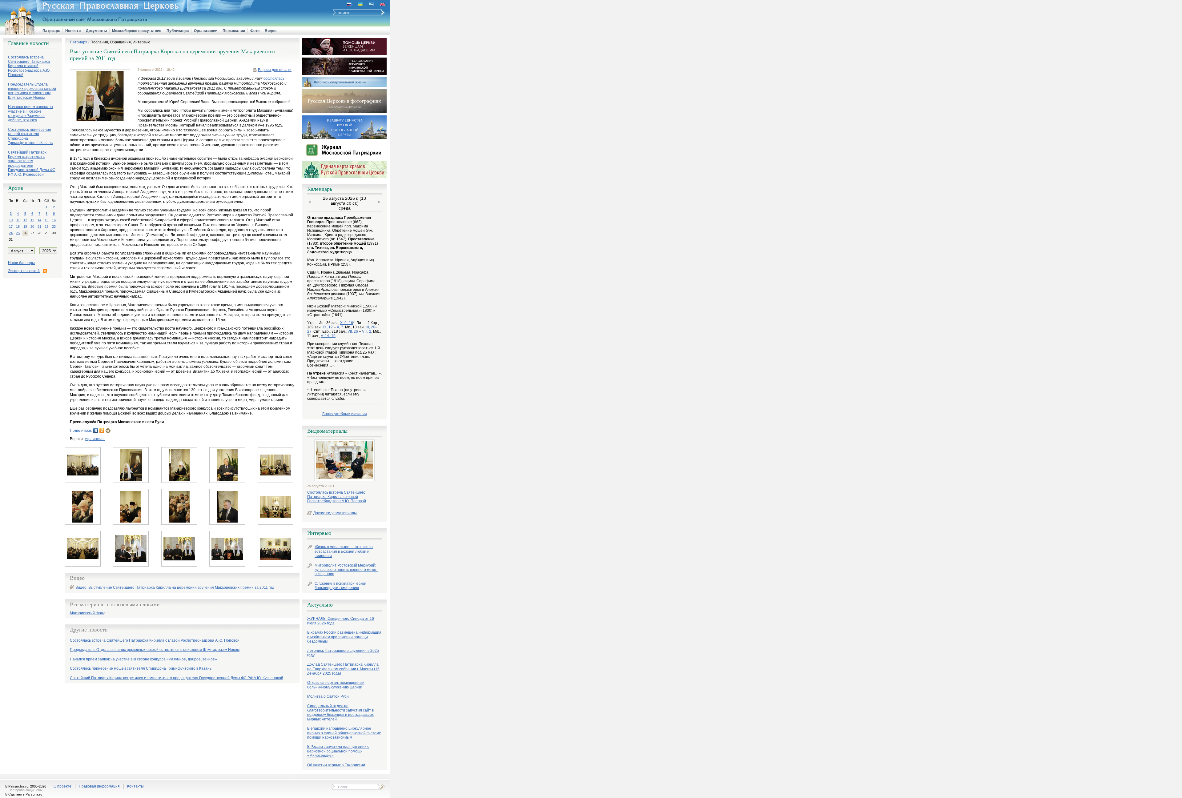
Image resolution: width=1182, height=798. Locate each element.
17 (11, 226)
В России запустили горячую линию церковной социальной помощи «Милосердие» (338, 751)
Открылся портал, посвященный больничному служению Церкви (335, 684)
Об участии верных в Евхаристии (336, 765)
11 (18, 220)
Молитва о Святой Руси (328, 696)
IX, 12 (328, 327)
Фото (254, 31)
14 (39, 220)
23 (54, 226)
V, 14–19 (328, 336)
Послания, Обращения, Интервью (120, 42)
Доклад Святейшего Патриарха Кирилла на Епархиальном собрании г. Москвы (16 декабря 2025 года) (343, 669)
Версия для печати (274, 70)
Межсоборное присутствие (136, 31)
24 (11, 233)
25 (18, 233)
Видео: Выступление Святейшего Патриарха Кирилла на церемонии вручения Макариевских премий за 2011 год (174, 587)
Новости (73, 31)
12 (25, 220)
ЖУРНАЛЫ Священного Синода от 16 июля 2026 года (340, 620)
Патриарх (51, 31)
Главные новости (28, 43)
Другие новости (89, 630)
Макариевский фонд (87, 613)
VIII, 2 (366, 331)
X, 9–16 (346, 323)
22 (46, 226)
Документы (96, 31)
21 (39, 226)
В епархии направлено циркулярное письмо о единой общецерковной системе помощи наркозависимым (344, 733)
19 (25, 226)
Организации (205, 31)
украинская (95, 439)
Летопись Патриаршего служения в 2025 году (343, 652)
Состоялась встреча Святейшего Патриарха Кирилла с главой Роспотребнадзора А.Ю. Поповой (336, 496)
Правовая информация (99, 786)
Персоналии (234, 31)
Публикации (178, 31)
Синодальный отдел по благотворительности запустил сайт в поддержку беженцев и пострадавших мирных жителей (340, 712)
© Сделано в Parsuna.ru (23, 794)
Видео (270, 31)
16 (54, 220)
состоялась (273, 78)
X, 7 (340, 327)
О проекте (62, 786)
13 (32, 220)
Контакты (135, 786)
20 (32, 226)
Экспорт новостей (24, 271)
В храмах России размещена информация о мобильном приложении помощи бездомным (344, 637)
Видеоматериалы (327, 431)
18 (18, 226)
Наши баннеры (21, 263)
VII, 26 (353, 331)
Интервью (319, 533)
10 (11, 220)
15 (46, 220)
